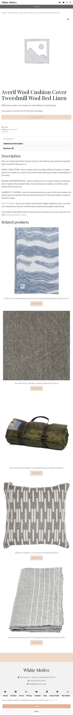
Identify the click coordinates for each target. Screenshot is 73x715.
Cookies (38, 696)
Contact (13, 696)
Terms (21, 696)
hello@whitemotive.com (37, 684)
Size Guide (66, 696)
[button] (67, 2)
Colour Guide (54, 696)
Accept (36, 706)
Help (45, 696)
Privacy (29, 696)
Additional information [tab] (13, 144)
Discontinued (13, 13)
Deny (36, 711)
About (5, 696)
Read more (36, 304)
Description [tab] (8, 139)
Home (4, 13)
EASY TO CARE (8, 203)
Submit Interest (36, 117)
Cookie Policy (53, 700)
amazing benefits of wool (15, 215)
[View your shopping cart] (63, 2)
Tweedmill (5, 132)
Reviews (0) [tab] (8, 148)
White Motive (9, 2)
